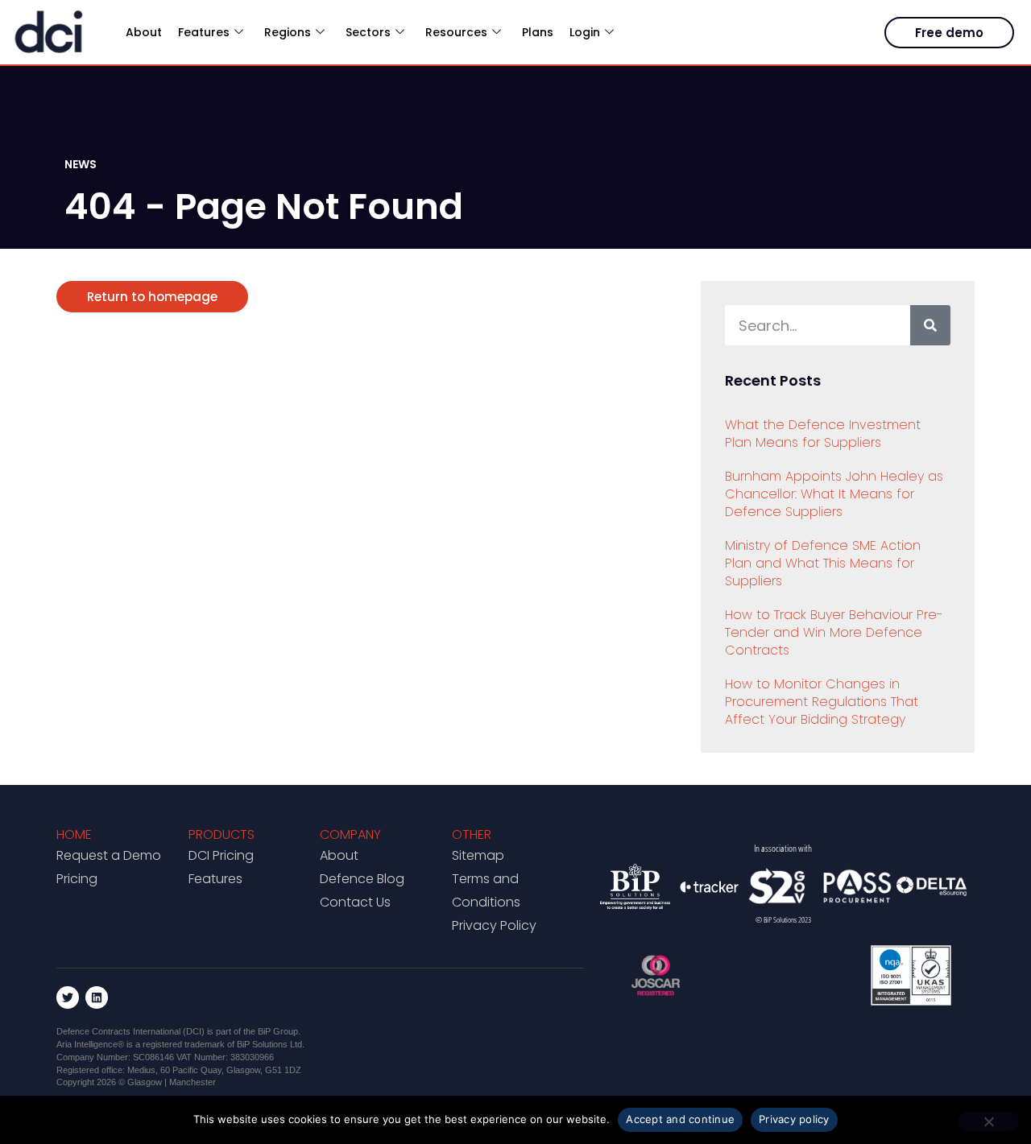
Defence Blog (362, 878)
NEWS (80, 164)
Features (215, 878)
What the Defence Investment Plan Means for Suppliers (823, 433)
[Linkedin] (96, 997)
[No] (988, 1121)
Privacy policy (794, 1119)
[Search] (930, 325)
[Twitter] (67, 997)
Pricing (76, 878)
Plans (537, 32)
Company (350, 834)
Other (471, 834)
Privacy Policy (494, 925)
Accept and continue (680, 1119)
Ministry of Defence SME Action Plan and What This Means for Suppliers (823, 563)
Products (221, 834)
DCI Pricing (221, 855)
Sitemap (478, 855)
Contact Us (355, 902)
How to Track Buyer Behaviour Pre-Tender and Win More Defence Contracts (834, 632)
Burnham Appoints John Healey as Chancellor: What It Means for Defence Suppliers (834, 494)
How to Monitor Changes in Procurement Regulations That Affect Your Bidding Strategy (821, 702)
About (144, 32)
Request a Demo (108, 855)
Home (74, 834)
